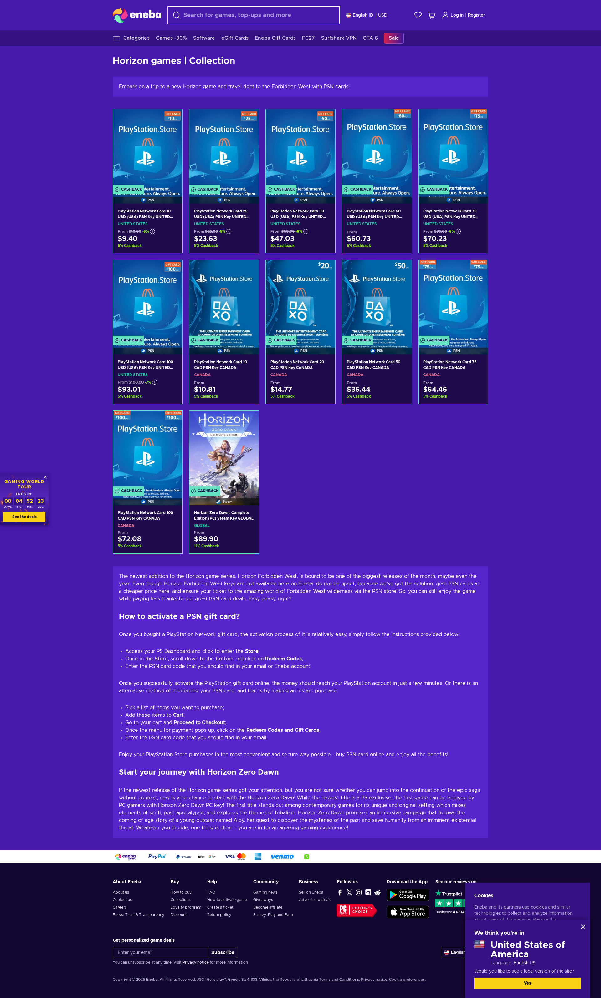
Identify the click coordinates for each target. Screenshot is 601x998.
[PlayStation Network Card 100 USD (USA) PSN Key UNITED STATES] (147, 299)
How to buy (181, 892)
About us (121, 892)
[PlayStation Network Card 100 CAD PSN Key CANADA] (147, 450)
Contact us (122, 900)
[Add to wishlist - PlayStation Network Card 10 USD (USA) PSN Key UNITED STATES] (171, 119)
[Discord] (368, 892)
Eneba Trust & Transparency (138, 915)
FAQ (211, 892)
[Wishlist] (418, 15)
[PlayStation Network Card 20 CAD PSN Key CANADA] (300, 299)
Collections (181, 900)
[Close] (583, 927)
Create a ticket (220, 907)
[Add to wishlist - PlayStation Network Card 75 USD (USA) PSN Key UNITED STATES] (477, 119)
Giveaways (263, 900)
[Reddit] (377, 892)
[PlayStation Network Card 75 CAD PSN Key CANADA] (453, 299)
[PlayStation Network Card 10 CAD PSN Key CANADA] (224, 299)
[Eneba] (137, 15)
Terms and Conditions (339, 979)
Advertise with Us (315, 900)
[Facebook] (340, 892)
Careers (120, 907)
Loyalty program (186, 907)
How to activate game (227, 900)
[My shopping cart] (432, 15)
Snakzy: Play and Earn (273, 915)
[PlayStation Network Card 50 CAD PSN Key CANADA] (377, 299)
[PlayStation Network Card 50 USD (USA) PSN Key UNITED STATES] (300, 148)
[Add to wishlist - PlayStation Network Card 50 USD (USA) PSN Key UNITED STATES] (324, 119)
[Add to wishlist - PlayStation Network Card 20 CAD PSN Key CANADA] (324, 270)
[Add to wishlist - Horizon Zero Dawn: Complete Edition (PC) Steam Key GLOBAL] (248, 421)
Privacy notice (195, 962)
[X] (349, 892)
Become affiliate (267, 907)
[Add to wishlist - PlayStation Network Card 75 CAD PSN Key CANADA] (477, 270)
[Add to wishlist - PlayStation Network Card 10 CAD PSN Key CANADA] (248, 270)
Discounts (179, 915)
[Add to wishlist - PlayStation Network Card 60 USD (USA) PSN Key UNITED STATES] (400, 119)
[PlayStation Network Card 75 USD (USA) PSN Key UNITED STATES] (453, 148)
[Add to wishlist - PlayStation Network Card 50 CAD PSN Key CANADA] (400, 270)
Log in (457, 15)
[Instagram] (359, 892)
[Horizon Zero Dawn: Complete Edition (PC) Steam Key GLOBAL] (224, 450)
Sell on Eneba (311, 892)
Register (476, 15)
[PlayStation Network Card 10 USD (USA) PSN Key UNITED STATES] (147, 148)
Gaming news (265, 892)
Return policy (219, 915)
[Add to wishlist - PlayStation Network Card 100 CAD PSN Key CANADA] (171, 421)
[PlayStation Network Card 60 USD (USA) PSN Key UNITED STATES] (377, 148)
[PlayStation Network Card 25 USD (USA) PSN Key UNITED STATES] (224, 148)
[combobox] (253, 15)
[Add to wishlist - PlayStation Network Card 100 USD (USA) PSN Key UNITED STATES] (171, 270)
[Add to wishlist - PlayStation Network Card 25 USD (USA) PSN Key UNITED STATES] (248, 119)
